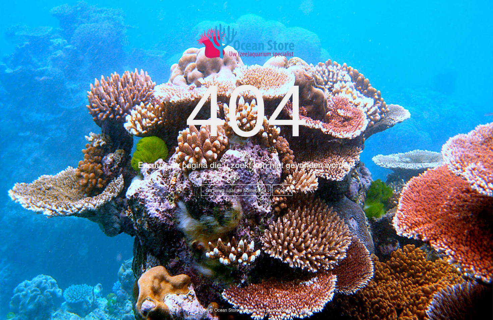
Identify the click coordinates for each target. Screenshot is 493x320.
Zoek (282, 190)
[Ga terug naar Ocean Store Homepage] (246, 44)
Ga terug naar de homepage (236, 190)
